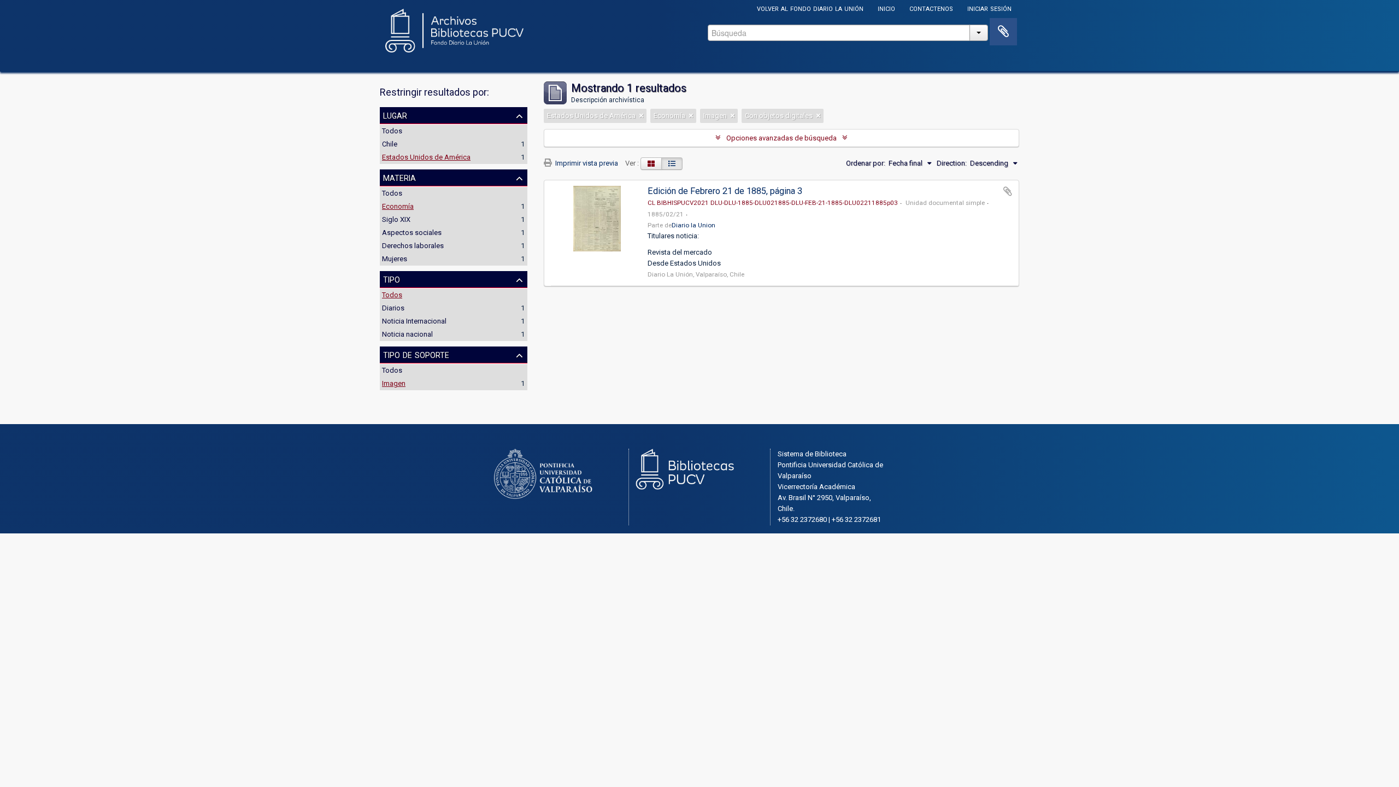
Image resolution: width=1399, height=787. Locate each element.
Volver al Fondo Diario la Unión (810, 8)
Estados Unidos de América (426, 157)
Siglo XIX (396, 219)
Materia (399, 177)
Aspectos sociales (412, 232)
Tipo (391, 278)
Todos (392, 131)
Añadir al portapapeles (1007, 191)
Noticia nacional (407, 334)
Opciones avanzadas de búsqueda (781, 138)
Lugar (395, 114)
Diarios (393, 308)
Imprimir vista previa (586, 163)
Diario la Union (693, 225)
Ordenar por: (865, 163)
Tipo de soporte (416, 354)
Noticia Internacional (414, 321)
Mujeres (394, 259)
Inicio (886, 8)
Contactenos (931, 8)
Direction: (952, 163)
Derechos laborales (413, 246)
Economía (398, 206)
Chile (389, 144)
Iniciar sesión (989, 8)
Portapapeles (1003, 31)
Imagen (393, 383)
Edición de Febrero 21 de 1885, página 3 (725, 191)
